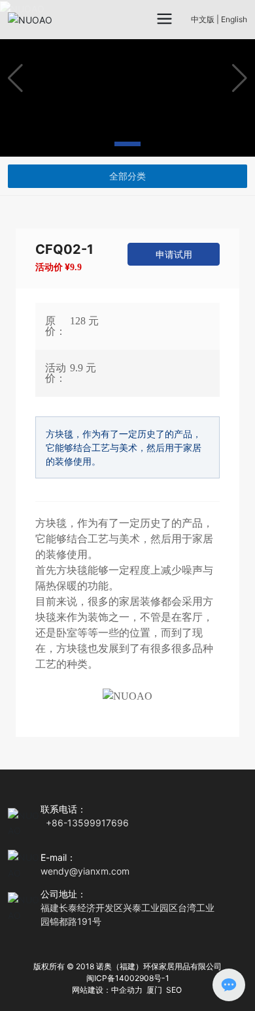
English (234, 19)
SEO (174, 990)
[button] (96, 144)
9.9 (76, 267)
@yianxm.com (99, 871)
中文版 (202, 19)
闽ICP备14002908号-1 (127, 978)
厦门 (154, 990)
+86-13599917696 (87, 822)
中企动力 (127, 990)
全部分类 (127, 176)
